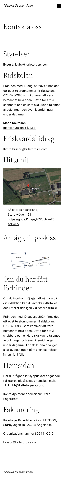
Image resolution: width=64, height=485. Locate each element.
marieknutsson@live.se (19, 127)
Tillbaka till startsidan (18, 5)
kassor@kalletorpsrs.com (29, 149)
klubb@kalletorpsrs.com (32, 64)
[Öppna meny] (59, 6)
